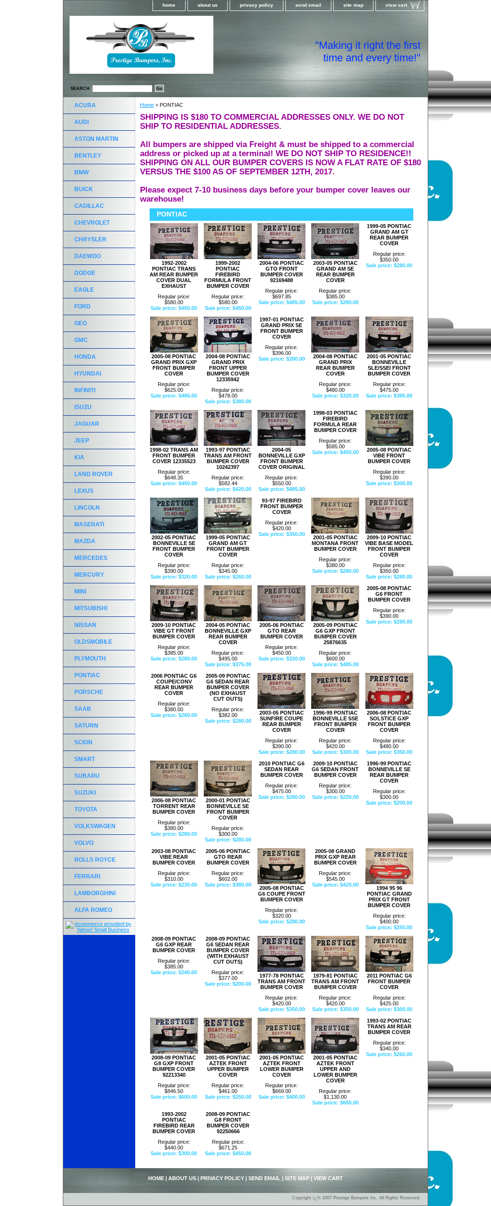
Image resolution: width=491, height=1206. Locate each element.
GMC (81, 340)
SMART (84, 759)
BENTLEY (87, 155)
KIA (79, 457)
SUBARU (87, 776)
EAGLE (84, 289)
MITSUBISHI (90, 608)
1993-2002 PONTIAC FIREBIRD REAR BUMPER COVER (173, 1122)
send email (308, 5)
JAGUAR (86, 424)
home (169, 5)
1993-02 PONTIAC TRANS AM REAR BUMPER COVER (389, 1026)
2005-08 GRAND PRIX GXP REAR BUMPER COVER (335, 856)
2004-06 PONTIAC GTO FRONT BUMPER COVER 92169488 (281, 271)
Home (147, 105)
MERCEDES (90, 558)
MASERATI (89, 524)
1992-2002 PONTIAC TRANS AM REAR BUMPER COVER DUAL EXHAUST (174, 274)
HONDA (85, 356)
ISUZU (83, 407)
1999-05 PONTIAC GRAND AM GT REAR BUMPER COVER (389, 234)
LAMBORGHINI (95, 893)
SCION (83, 742)
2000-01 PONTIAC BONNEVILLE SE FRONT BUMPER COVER (228, 808)
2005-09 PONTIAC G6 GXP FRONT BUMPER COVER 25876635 (335, 633)
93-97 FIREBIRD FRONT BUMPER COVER (281, 506)
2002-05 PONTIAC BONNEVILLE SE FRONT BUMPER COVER (174, 546)
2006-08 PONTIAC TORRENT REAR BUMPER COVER (174, 806)
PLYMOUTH (90, 658)
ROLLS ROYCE (95, 859)
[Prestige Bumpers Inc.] (183, 48)
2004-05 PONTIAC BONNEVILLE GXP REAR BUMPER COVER (228, 633)
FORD (82, 306)
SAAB (82, 708)
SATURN (86, 725)
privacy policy (256, 5)
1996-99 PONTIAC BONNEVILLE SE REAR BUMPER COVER (389, 772)
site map (353, 5)
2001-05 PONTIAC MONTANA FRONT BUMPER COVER (335, 543)
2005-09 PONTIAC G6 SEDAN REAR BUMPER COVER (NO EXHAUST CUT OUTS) (228, 687)
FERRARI (87, 876)
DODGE (84, 273)
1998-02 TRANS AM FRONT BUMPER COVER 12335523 (174, 455)
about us (208, 5)
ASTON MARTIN (96, 139)
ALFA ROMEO (93, 910)
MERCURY (89, 574)
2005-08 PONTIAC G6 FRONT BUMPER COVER (389, 594)
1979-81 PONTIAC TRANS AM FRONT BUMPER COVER (335, 981)
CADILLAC (89, 206)
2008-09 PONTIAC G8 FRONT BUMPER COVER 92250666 (228, 1122)
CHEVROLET (92, 222)
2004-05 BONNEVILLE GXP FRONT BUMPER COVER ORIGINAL (281, 458)
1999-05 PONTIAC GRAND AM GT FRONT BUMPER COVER (228, 546)
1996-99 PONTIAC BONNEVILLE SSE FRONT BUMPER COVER (335, 721)
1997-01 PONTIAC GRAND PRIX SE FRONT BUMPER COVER (281, 328)
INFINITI (84, 390)
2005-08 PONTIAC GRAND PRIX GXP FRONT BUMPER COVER (174, 364)
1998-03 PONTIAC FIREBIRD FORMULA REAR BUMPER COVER (335, 421)
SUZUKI (85, 792)
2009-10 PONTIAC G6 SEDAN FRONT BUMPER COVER (335, 769)
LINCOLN (87, 507)
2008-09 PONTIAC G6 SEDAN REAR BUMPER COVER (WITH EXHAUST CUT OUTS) (228, 950)
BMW (81, 172)
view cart (396, 5)
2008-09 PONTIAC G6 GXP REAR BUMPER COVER (174, 944)
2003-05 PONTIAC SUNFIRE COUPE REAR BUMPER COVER (281, 721)
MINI (80, 591)
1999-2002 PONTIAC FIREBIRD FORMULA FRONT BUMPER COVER (227, 274)
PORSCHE (88, 692)
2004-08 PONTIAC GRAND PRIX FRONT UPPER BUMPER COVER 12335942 (228, 367)
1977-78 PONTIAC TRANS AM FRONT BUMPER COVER (281, 981)
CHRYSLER (90, 239)
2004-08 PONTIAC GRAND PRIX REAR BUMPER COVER (335, 364)
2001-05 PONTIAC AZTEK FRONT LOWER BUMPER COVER (281, 1066)
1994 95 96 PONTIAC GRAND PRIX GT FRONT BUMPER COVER (389, 896)
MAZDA (84, 541)
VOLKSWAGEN (95, 826)
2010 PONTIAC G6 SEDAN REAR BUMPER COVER (281, 769)
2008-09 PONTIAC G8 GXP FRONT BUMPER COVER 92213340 (174, 1066)
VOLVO (84, 843)
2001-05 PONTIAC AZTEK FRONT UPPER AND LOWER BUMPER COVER (335, 1069)
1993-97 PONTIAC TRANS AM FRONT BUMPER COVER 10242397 (228, 458)
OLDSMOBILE (93, 641)
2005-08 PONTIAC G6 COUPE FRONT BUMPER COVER (281, 893)
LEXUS (84, 491)
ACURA (85, 105)
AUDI (81, 122)
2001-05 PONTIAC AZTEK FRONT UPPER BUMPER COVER (228, 1066)
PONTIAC (87, 675)
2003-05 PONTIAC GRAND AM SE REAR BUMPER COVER (335, 271)
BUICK (83, 189)
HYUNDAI (87, 373)
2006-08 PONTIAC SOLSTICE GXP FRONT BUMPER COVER (389, 721)
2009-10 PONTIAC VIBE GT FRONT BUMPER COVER (174, 630)
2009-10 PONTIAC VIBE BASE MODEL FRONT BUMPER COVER (389, 546)
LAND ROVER (93, 474)
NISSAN (85, 625)
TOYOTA (85, 809)
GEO (80, 323)
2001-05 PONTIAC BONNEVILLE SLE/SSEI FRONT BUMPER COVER (389, 364)
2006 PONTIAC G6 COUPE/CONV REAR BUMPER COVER (174, 684)
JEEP (81, 440)
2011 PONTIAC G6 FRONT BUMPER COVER (389, 981)
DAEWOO (87, 256)
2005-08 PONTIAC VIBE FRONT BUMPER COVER (389, 455)
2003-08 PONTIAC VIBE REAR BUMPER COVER (174, 856)
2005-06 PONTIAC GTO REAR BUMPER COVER (281, 630)
